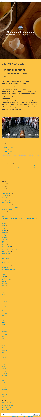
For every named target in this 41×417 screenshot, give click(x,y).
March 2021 (4, 348)
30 (29, 173)
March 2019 (4, 387)
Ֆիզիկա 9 (4, 244)
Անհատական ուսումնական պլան (9, 249)
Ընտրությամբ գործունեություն (9, 269)
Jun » (5, 177)
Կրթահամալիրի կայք (6, 409)
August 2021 (4, 341)
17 (34, 169)
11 (2, 169)
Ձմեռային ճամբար (6, 202)
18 (2, 171)
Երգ (2, 263)
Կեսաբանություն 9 (6, 281)
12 (7, 169)
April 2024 (3, 294)
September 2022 (4, 322)
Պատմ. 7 (3, 227)
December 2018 (4, 392)
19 (7, 171)
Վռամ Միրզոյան (6, 153)
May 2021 (3, 345)
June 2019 (3, 382)
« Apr (3, 177)
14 (18, 169)
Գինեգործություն (5, 258)
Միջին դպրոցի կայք (6, 402)
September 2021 (4, 340)
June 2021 (3, 343)
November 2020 (4, 355)
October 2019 (4, 377)
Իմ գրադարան (5, 272)
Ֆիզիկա (3, 242)
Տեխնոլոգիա (4, 239)
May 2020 (3, 364)
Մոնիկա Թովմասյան (7, 147)
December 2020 (4, 354)
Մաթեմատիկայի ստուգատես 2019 (9, 207)
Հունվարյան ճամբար (6, 200)
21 (18, 171)
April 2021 (3, 347)
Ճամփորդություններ (6, 204)
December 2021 (4, 334)
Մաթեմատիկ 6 (5, 205)
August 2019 (4, 380)
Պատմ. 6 (3, 225)
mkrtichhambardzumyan (7, 155)
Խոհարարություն (6, 278)
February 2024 (4, 297)
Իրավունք (4, 276)
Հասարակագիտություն (7, 198)
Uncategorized (4, 283)
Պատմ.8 (3, 228)
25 (2, 173)
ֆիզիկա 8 (4, 285)
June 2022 (3, 324)
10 (34, 167)
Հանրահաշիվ (5, 195)
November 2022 (4, 318)
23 (29, 171)
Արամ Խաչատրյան (7, 151)
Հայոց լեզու (4, 191)
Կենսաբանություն (6, 279)
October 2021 (4, 338)
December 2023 (4, 301)
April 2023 (3, 310)
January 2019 (4, 391)
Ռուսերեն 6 (4, 232)
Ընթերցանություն (6, 267)
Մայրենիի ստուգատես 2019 (8, 212)
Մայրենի (4, 211)
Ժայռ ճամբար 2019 (6, 270)
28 (18, 173)
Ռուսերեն (4, 230)
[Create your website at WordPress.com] (20, 1)
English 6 (3, 184)
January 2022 (4, 333)
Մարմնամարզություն (6, 214)
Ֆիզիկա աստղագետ (6, 246)
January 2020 (4, 371)
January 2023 (4, 315)
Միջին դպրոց (5, 216)
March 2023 (4, 311)
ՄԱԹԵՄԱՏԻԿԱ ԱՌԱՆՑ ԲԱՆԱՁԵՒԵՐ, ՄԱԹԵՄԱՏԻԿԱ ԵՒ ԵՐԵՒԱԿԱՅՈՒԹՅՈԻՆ (18, 218)
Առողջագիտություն (6, 253)
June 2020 (3, 362)
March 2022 (4, 329)
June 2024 (3, 290)
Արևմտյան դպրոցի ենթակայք (8, 403)
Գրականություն (5, 262)
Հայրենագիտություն (6, 193)
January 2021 (4, 352)
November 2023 (4, 303)
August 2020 (4, 361)
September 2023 (4, 306)
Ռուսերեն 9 (4, 237)
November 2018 (4, 394)
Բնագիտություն (5, 255)
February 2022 (4, 331)
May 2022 (3, 325)
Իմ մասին (4, 274)
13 (13, 169)
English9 (3, 190)
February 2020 (4, 369)
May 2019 (3, 384)
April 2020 (3, 366)
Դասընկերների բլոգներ (7, 407)
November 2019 (4, 375)
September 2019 (4, 378)
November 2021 (4, 336)
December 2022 (4, 317)
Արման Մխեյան (6, 149)
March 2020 (4, 368)
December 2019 (4, 373)
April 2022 (3, 327)
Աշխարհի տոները (14, 69)
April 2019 (3, 385)
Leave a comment (23, 155)
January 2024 (4, 299)
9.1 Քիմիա (4, 183)
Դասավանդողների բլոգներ (8, 405)
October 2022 (4, 320)
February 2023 (4, 313)
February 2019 (4, 389)
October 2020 (4, 357)
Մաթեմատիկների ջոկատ (7, 209)
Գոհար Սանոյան (6, 146)
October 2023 (4, 304)
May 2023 (3, 308)
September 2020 (4, 359)
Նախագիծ (16, 155)
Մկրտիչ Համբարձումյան (20, 32)
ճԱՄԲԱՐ (3, 260)
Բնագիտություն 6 (6, 256)
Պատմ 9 (3, 223)
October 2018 (4, 396)
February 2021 (4, 350)
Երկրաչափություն (6, 265)
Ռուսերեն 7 (4, 234)
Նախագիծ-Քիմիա (6, 221)
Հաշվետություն (5, 197)
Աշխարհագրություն (6, 251)
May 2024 (3, 292)
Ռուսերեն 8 (4, 235)
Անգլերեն (4, 248)
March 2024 (4, 296)
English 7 (3, 186)
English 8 (3, 188)
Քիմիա (3, 241)
